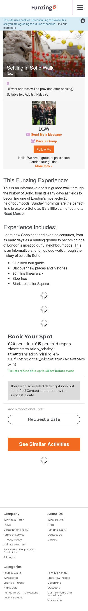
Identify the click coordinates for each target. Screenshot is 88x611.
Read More (12, 213)
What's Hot (10, 577)
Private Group (46, 141)
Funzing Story (56, 529)
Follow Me (44, 149)
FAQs (7, 524)
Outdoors (53, 587)
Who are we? (56, 519)
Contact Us (54, 534)
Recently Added (13, 597)
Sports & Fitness (13, 582)
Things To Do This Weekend (21, 592)
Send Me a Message (46, 134)
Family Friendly (57, 572)
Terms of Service (13, 534)
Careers (52, 539)
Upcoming (54, 582)
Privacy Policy (12, 539)
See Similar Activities (44, 444)
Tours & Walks (12, 572)
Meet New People (58, 577)
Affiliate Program (14, 544)
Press (50, 524)
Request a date (44, 419)
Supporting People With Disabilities (19, 551)
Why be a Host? (13, 519)
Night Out (10, 587)
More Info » (44, 166)
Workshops (54, 600)
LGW (44, 128)
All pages (9, 557)
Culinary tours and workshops (59, 594)
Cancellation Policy (15, 529)
